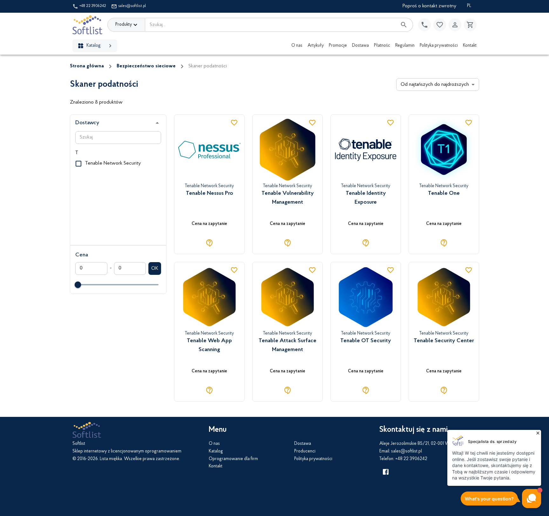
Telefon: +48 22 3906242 (403, 459)
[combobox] (271, 24)
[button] (118, 123)
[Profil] (455, 24)
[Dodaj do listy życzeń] (234, 122)
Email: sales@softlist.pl (400, 451)
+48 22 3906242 (92, 6)
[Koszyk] (470, 24)
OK (154, 268)
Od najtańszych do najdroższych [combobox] (435, 84)
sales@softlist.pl (132, 6)
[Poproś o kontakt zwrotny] (424, 24)
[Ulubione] (439, 24)
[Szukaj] (403, 24)
